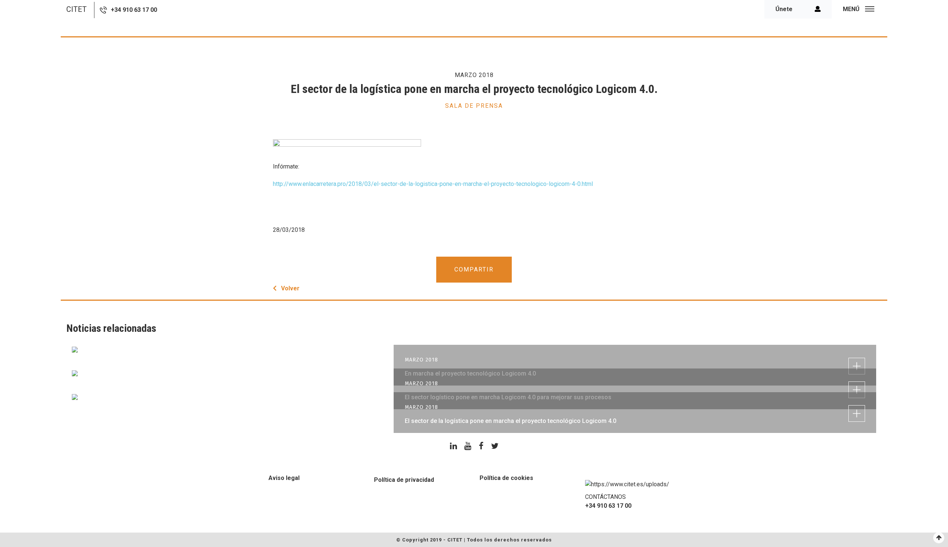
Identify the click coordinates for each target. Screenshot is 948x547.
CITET (76, 9)
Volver (290, 288)
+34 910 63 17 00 (134, 9)
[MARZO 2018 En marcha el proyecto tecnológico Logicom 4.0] (474, 349)
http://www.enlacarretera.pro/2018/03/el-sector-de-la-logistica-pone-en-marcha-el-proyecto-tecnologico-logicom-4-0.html (433, 183)
